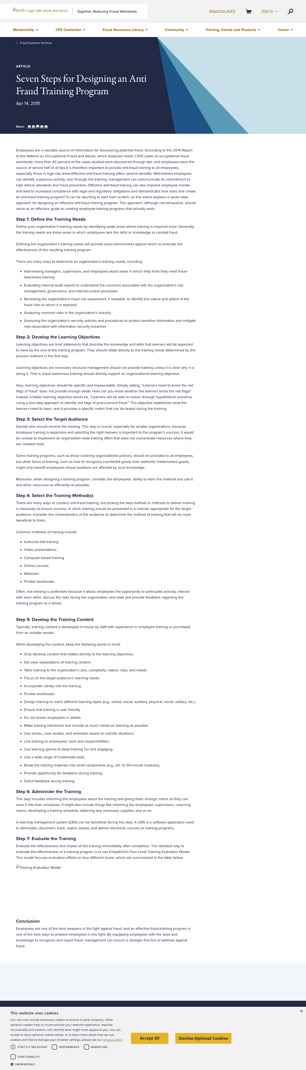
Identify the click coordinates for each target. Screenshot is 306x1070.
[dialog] (153, 1038)
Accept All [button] (149, 1038)
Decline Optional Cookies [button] (203, 1038)
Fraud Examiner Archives (36, 43)
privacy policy (112, 1040)
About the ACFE (222, 11)
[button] (66, 1064)
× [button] (301, 1011)
